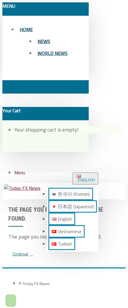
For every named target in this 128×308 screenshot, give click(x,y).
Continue (20, 254)
